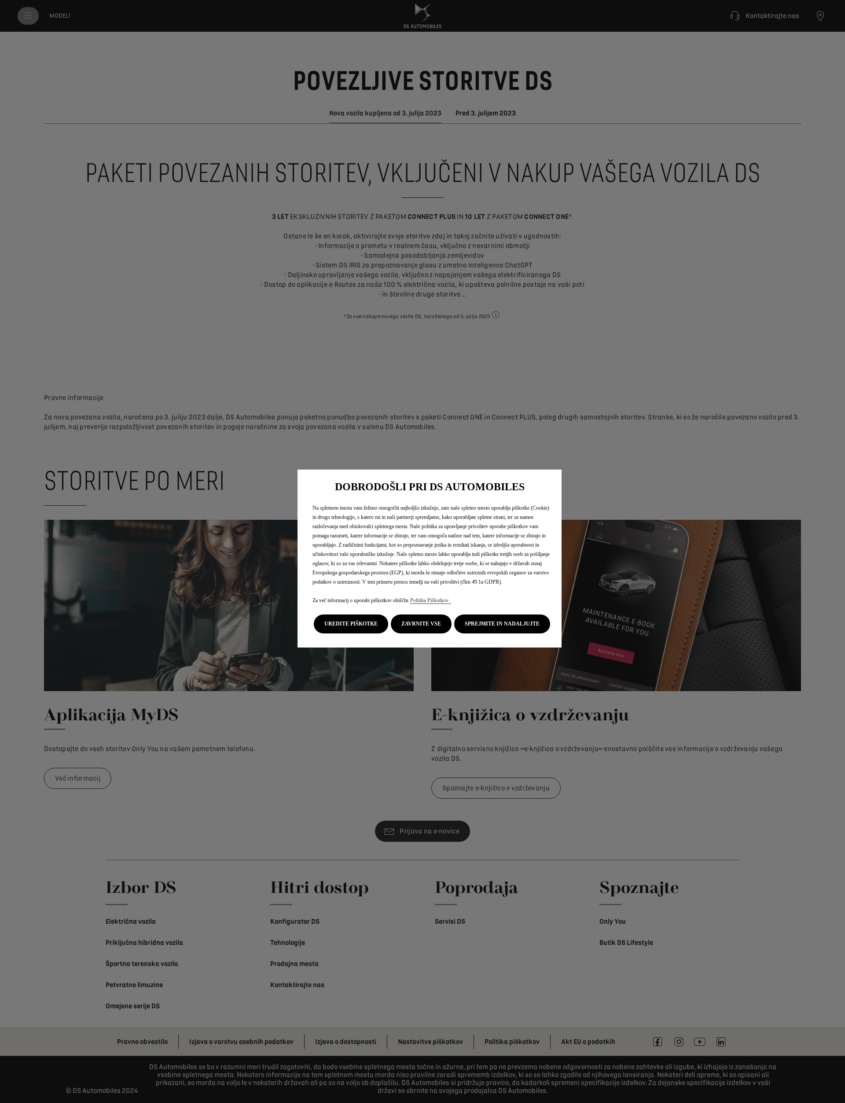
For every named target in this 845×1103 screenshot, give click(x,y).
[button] (351, 623)
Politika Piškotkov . (430, 600)
